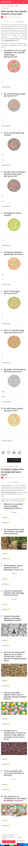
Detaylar (4, 838)
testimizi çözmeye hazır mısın (8, 492)
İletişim (21, 843)
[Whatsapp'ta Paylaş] (11, 844)
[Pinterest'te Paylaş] (16, 844)
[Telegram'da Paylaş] (25, 844)
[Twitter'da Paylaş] (7, 844)
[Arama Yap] (21, 2)
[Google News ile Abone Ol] (19, 22)
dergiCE (5, 17)
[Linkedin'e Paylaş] (21, 844)
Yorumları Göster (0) (14, 459)
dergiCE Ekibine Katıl (20, 840)
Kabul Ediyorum (9, 841)
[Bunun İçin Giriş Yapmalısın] (5, 22)
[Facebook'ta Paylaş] (2, 844)
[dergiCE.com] (5, 2)
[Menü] (26, 2)
